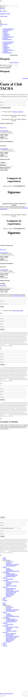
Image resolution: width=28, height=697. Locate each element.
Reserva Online (13, 203)
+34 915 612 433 (4, 130)
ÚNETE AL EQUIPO (11, 585)
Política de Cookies (4, 207)
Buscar (1, 5)
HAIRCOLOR (9, 561)
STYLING (8, 563)
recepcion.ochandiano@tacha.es (7, 151)
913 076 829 (3, 285)
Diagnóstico (5, 203)
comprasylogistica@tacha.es (6, 166)
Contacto (14, 205)
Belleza (4, 567)
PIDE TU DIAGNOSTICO (6, 693)
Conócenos (5, 580)
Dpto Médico (6, 572)
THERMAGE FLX (10, 573)
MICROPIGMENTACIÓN (12, 571)
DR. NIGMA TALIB (11, 592)
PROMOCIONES (7, 39)
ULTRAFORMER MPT (12, 575)
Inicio (4, 557)
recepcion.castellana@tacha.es (7, 133)
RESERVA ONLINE (5, 13)
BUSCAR (2, 8)
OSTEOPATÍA (9, 579)
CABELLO (6, 35)
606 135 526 (3, 127)
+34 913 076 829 (4, 148)
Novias (4, 597)
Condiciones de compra (15, 207)
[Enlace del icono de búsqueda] (0, 21)
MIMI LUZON (9, 595)
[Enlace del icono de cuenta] (0, 23)
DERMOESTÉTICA (11, 576)
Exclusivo (5, 587)
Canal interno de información (18, 295)
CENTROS (9, 583)
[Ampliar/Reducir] (0, 695)
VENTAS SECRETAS (8, 28)
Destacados (25, 78)
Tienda (20, 203)
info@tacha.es (3, 163)
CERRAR (3, 517)
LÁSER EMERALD (11, 588)
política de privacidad (18, 111)
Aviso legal (11, 206)
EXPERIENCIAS (7, 30)
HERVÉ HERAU (10, 593)
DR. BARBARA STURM (12, 591)
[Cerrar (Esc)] (5, 695)
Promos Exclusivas (14, 62)
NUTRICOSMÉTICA (8, 36)
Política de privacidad (20, 206)
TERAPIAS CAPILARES (12, 564)
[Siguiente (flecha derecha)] (2, 696)
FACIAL (5, 32)
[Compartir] (3, 695)
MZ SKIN (8, 596)
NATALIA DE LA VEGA (12, 581)
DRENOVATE (9, 589)
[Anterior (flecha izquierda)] (0, 696)
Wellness (5, 577)
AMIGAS (8, 584)
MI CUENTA (3, 11)
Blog (24, 203)
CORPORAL (6, 34)
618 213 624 (3, 145)
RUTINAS (5, 38)
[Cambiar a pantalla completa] (2, 695)
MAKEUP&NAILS (11, 565)
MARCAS (5, 31)
